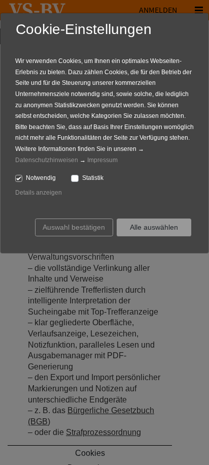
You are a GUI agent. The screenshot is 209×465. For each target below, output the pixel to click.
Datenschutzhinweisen (46, 160)
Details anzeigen (38, 193)
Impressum (102, 160)
